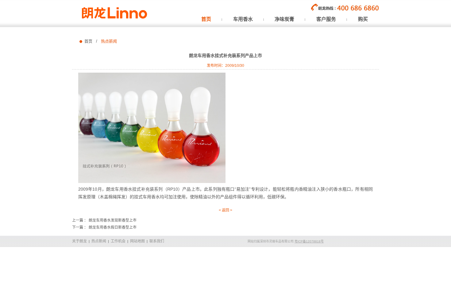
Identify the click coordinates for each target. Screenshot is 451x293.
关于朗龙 (79, 241)
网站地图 (137, 241)
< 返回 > (225, 210)
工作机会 (118, 241)
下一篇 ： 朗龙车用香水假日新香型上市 (104, 227)
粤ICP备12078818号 (309, 241)
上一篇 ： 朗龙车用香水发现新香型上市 (104, 220)
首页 (88, 41)
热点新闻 (98, 241)
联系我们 (156, 241)
